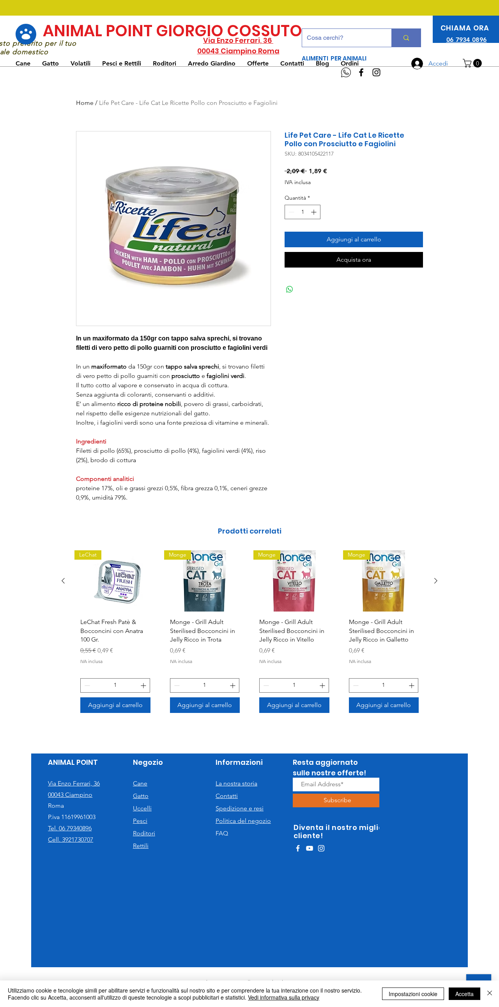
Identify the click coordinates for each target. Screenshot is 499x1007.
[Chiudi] (489, 994)
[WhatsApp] (346, 72)
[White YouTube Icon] (309, 848)
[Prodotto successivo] (436, 580)
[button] (473, 63)
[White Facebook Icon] (298, 848)
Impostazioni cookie (413, 994)
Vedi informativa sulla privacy (283, 997)
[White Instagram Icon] (321, 848)
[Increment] (314, 212)
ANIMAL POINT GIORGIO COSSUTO (172, 31)
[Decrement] (291, 212)
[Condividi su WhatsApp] (289, 289)
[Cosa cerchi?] (406, 38)
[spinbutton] (303, 212)
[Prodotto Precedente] (63, 580)
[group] (249, 634)
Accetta (464, 994)
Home (85, 102)
